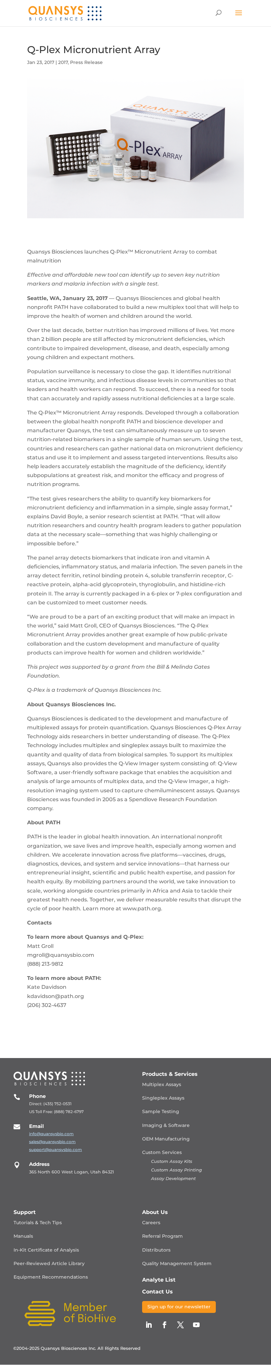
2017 (63, 62)
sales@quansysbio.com (52, 1141)
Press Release (86, 62)
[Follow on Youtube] (196, 1324)
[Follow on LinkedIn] (148, 1324)
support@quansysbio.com (55, 1149)
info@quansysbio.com (51, 1133)
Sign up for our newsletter (179, 1307)
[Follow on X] (180, 1324)
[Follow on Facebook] (164, 1324)
